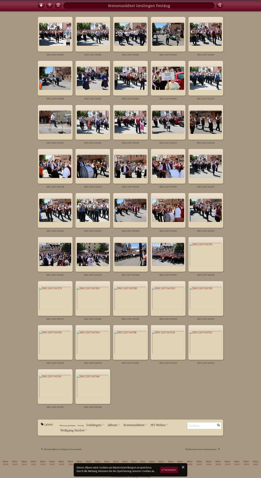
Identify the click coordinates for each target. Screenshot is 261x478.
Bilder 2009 (161, 463)
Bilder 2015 (107, 463)
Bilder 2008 (171, 463)
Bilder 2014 (116, 463)
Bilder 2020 (61, 463)
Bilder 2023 (33, 463)
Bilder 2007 (180, 463)
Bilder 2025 (15, 463)
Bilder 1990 (256, 463)
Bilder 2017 (89, 463)
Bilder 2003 (218, 463)
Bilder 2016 (98, 463)
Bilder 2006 (190, 463)
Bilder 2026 (6, 463)
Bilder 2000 (246, 463)
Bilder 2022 (43, 463)
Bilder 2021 (52, 463)
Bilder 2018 (80, 463)
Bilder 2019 (71, 463)
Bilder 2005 (199, 463)
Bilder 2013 (125, 463)
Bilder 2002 (227, 463)
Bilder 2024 (24, 463)
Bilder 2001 (237, 463)
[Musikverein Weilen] (41, 5)
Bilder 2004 (209, 463)
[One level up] (49, 5)
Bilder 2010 (152, 463)
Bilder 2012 (134, 463)
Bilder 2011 (143, 463)
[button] (5, 472)
